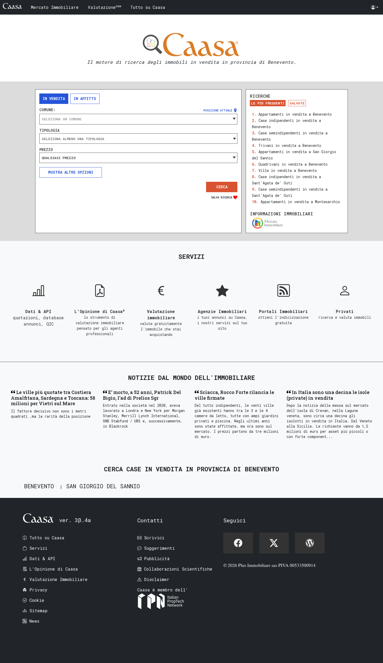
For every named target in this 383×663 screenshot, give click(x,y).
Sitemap (38, 610)
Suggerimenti (159, 548)
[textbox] (138, 119)
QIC (50, 324)
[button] (374, 7)
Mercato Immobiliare (55, 7)
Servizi (38, 548)
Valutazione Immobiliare (58, 579)
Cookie (36, 600)
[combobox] (138, 119)
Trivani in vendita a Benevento (289, 145)
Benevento (39, 486)
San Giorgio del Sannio (103, 486)
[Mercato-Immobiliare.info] (297, 223)
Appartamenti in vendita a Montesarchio (300, 201)
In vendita (54, 98)
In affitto (85, 98)
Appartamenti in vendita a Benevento (295, 114)
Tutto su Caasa (147, 7)
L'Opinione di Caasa (53, 569)
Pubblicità (157, 558)
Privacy (38, 589)
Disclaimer (156, 579)
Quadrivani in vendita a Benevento (293, 164)
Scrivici (154, 537)
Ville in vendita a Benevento (287, 170)
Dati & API (42, 558)
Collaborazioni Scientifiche (178, 569)
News (34, 621)
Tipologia (49, 130)
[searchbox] (138, 138)
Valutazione (104, 7)
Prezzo (46, 150)
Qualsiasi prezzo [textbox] (59, 157)
